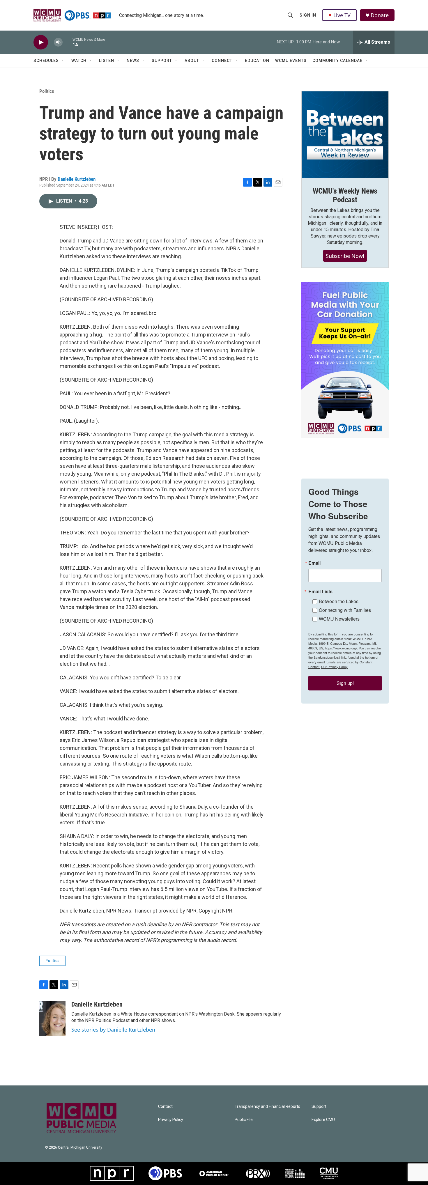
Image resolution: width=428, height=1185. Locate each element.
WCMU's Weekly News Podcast (345, 195)
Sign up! (345, 683)
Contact (165, 1106)
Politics (46, 91)
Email (314, 563)
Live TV (342, 15)
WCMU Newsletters (339, 618)
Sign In (308, 15)
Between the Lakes (338, 601)
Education (257, 60)
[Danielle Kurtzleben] (52, 1018)
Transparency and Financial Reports (267, 1106)
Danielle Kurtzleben (76, 179)
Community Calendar (337, 60)
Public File (244, 1119)
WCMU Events (291, 60)
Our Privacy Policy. (334, 666)
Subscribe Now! (345, 255)
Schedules (46, 60)
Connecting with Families (345, 610)
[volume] (58, 42)
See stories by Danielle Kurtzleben (113, 1029)
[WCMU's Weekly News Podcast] (345, 134)
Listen (106, 60)
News (133, 60)
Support (162, 60)
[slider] (67, 42)
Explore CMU (323, 1119)
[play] (40, 42)
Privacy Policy (170, 1119)
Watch (78, 60)
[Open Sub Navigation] (63, 60)
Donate (380, 15)
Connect (222, 60)
